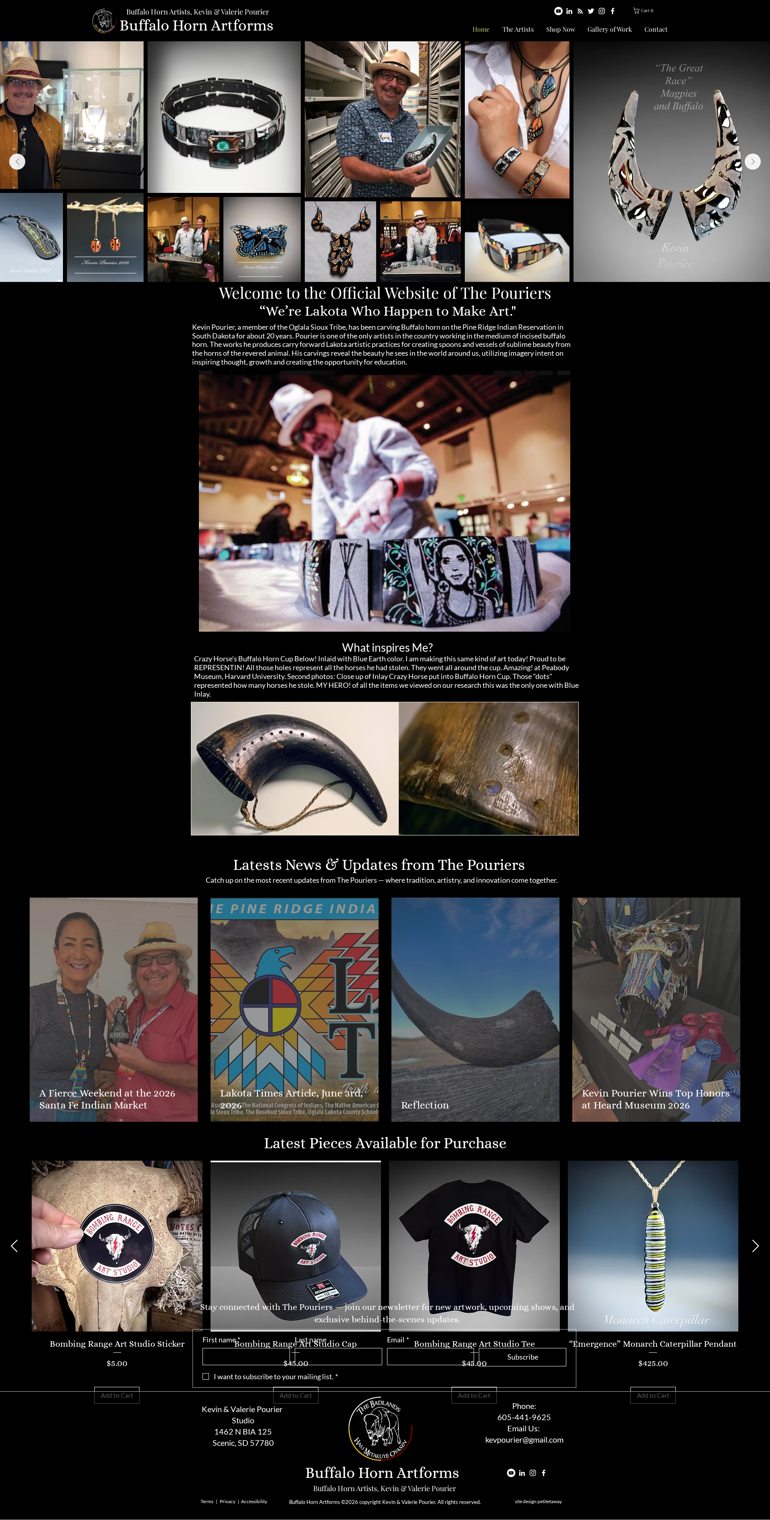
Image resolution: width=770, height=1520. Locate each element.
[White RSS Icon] (580, 11)
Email (398, 1339)
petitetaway (549, 1501)
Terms (207, 1501)
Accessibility (254, 1501)
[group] (385, 1282)
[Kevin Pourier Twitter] (591, 11)
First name (221, 1339)
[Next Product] (755, 1246)
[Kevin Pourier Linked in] (569, 11)
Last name (310, 1339)
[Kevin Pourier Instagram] (602, 11)
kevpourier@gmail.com (524, 1439)
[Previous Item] (17, 162)
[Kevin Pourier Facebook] (612, 11)
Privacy (227, 1501)
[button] (645, 11)
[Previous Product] (14, 1246)
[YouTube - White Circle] (558, 11)
